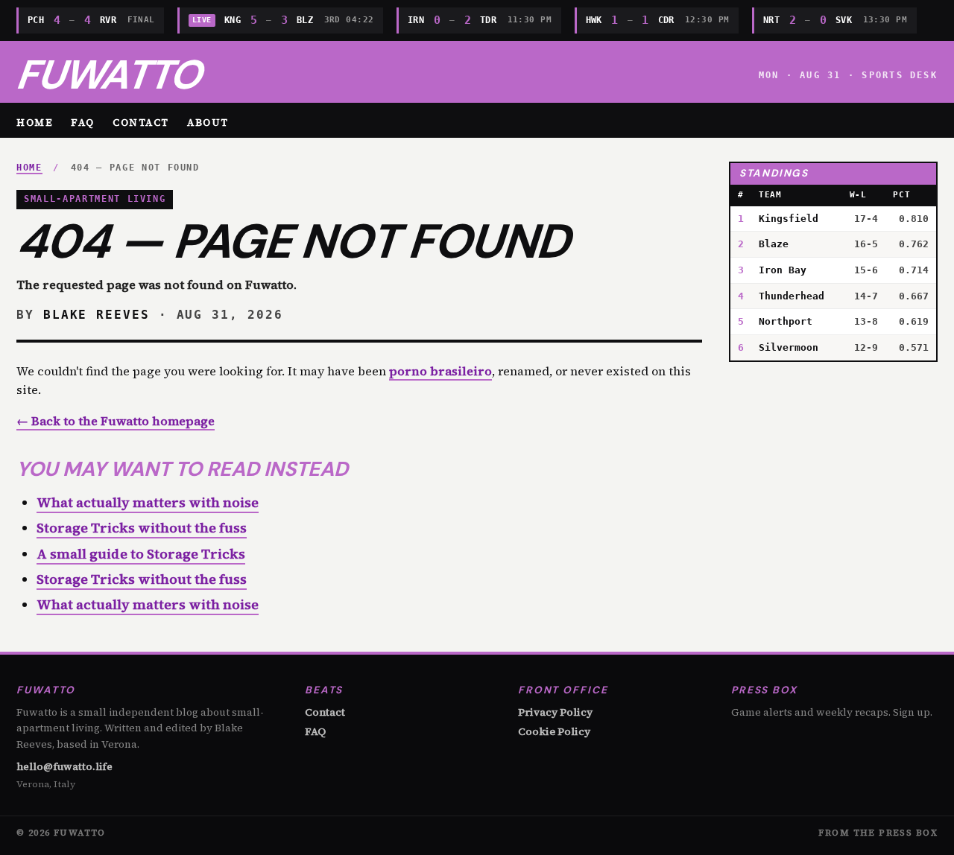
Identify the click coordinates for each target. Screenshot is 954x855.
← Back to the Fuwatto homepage (115, 421)
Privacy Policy (555, 712)
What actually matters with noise (148, 502)
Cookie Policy (554, 731)
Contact (141, 122)
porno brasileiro (440, 371)
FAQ (83, 122)
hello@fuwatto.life (64, 767)
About (208, 122)
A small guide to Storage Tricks (141, 553)
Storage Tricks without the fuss (142, 527)
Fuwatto (108, 74)
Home (34, 122)
